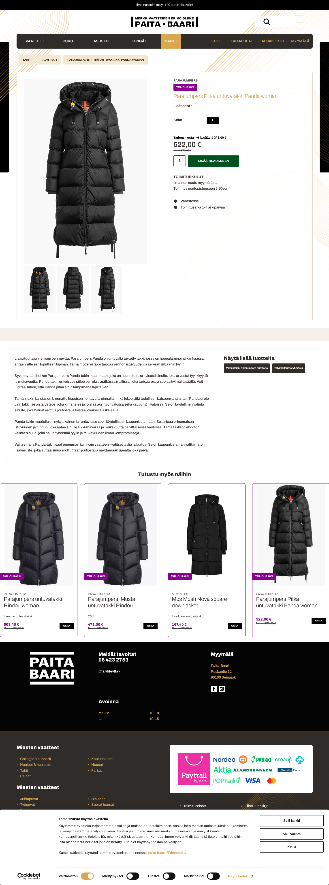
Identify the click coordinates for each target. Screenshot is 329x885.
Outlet (216, 41)
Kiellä (291, 847)
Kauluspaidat (102, 759)
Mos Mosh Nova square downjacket (199, 602)
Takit (27, 59)
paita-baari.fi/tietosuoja (167, 853)
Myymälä (300, 41)
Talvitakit (49, 59)
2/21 (91, 616)
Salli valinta (292, 834)
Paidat (25, 776)
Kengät (138, 41)
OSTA (66, 625)
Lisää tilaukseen (213, 161)
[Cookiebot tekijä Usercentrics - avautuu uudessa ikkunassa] (29, 876)
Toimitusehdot (194, 806)
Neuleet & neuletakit (36, 765)
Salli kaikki (291, 821)
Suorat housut (102, 804)
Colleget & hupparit (35, 759)
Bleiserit (98, 799)
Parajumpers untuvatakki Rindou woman (33, 602)
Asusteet (103, 41)
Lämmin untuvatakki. (18, 616)
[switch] (132, 876)
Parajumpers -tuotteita (254, 368)
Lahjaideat (242, 41)
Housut (97, 765)
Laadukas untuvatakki (187, 616)
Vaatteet (35, 41)
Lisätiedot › (182, 106)
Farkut (97, 770)
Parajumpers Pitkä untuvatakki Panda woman (105, 59)
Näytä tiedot (237, 876)
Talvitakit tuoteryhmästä (288, 368)
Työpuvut (27, 804)
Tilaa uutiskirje (256, 806)
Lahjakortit (272, 41)
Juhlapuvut (29, 799)
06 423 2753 (113, 660)
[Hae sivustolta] (266, 21)
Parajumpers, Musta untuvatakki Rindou (111, 602)
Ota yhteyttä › (109, 671)
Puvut (69, 41)
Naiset (171, 41)
